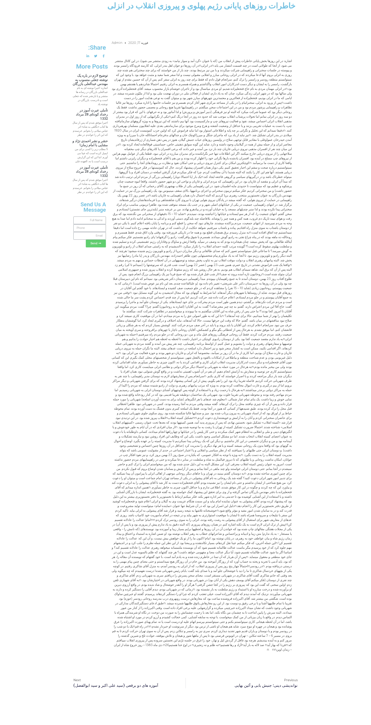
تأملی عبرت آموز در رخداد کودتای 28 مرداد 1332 (92, 114)
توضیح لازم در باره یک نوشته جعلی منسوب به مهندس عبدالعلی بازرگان (90, 79)
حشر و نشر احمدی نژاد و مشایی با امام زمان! (90, 143)
